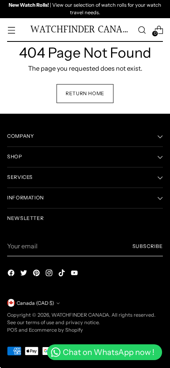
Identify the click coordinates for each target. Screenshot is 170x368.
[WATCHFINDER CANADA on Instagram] (50, 274)
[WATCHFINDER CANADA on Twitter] (24, 274)
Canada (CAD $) (35, 303)
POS (12, 330)
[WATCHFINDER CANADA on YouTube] (75, 274)
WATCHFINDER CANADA (80, 315)
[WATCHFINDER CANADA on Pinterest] (37, 274)
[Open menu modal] (11, 30)
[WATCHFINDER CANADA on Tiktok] (62, 274)
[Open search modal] (142, 30)
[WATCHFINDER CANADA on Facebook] (12, 274)
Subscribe (147, 246)
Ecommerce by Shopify (56, 330)
